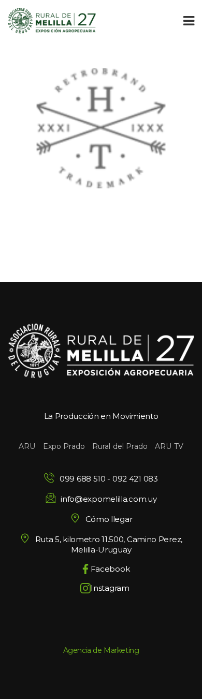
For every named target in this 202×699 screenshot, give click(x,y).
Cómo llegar (108, 519)
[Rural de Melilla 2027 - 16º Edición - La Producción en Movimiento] (52, 21)
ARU (27, 446)
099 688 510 (83, 479)
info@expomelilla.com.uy (108, 499)
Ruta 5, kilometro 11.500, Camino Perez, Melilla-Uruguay (108, 544)
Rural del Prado (120, 446)
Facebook (110, 569)
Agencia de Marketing (101, 650)
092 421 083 (135, 479)
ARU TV (169, 446)
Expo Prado (64, 446)
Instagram (110, 588)
